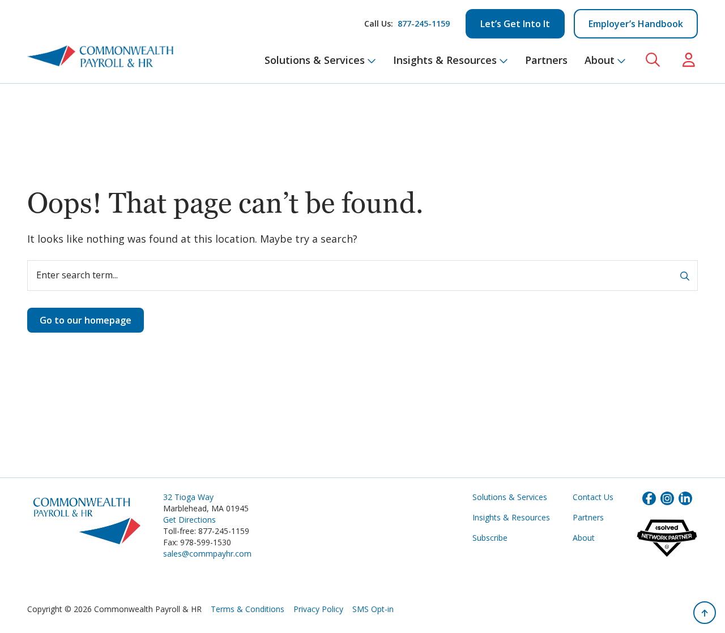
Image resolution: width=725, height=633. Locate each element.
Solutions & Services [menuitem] (315, 60)
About (584, 537)
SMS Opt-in (373, 609)
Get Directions (189, 519)
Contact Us (593, 497)
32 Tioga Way (188, 497)
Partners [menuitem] (546, 60)
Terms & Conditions (247, 609)
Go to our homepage (85, 320)
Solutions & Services (509, 497)
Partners (588, 517)
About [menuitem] (600, 60)
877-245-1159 (424, 23)
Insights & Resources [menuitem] (445, 60)
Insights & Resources (511, 517)
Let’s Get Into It (515, 24)
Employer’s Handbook (635, 24)
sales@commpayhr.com (207, 553)
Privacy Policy (318, 609)
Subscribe (490, 537)
